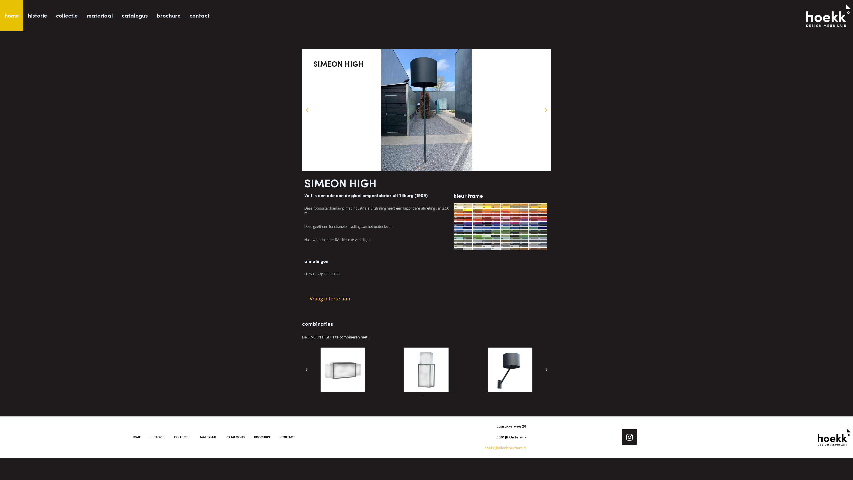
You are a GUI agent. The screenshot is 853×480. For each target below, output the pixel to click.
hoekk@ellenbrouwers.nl (505, 448)
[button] (307, 110)
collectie (67, 15)
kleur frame (468, 195)
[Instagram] (629, 437)
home (11, 15)
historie (37, 15)
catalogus (135, 15)
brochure (169, 15)
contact (199, 15)
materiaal (100, 15)
